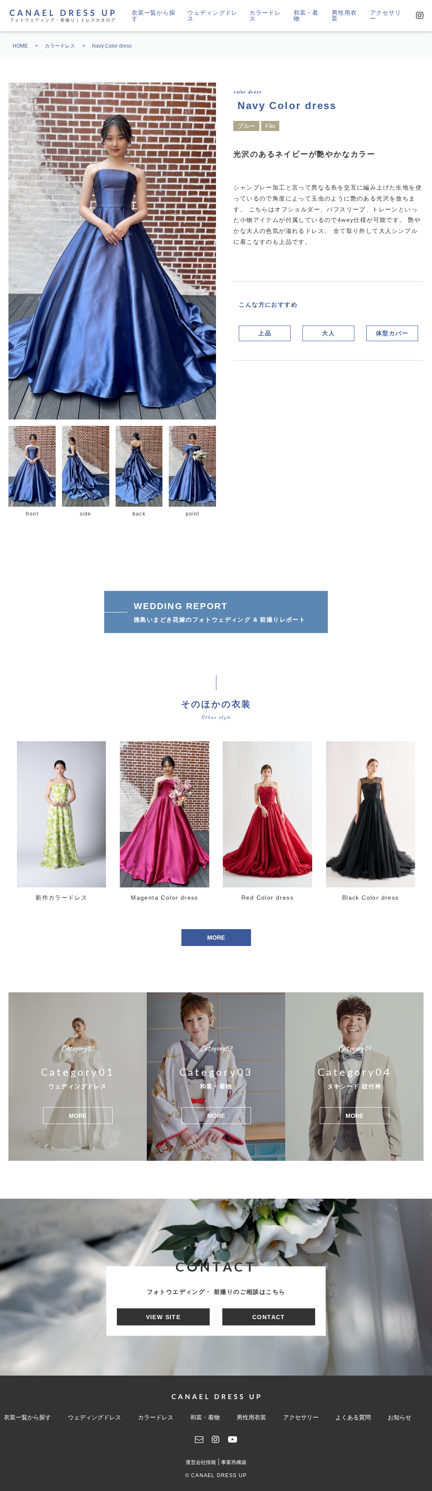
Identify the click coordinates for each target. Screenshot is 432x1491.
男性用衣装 (344, 15)
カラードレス (265, 15)
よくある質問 (353, 1417)
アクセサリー (385, 15)
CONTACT (268, 1317)
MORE (216, 937)
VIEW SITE (163, 1317)
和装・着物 (306, 15)
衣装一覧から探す (154, 15)
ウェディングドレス (212, 15)
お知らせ (399, 1417)
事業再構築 (233, 1462)
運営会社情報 (201, 1462)
